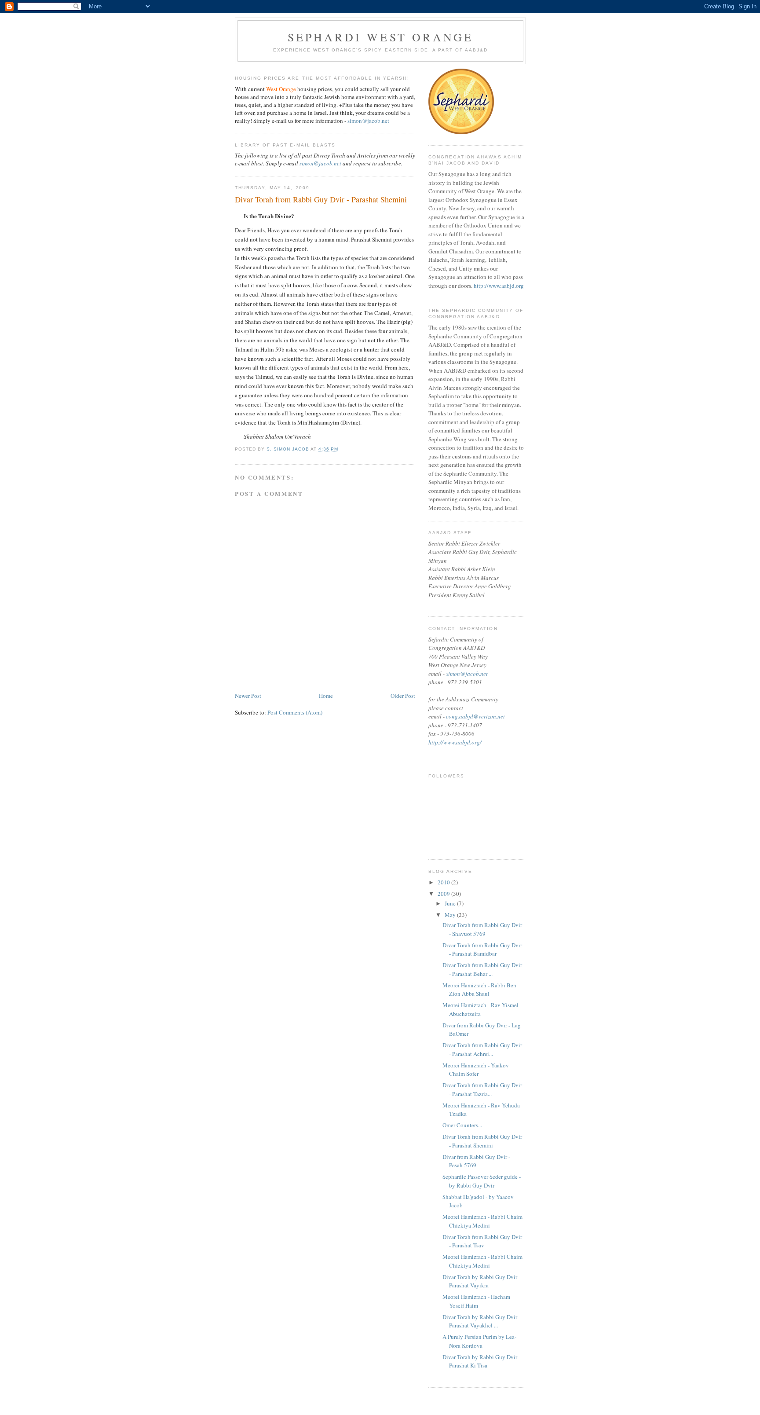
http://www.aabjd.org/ (455, 742)
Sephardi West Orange (381, 36)
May (451, 915)
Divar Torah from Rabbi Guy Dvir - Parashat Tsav (482, 1241)
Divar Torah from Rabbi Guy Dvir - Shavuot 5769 (482, 929)
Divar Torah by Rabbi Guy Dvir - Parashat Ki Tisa (481, 1361)
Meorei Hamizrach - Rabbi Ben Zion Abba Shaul (479, 989)
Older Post (403, 696)
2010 (444, 882)
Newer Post (248, 696)
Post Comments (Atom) (294, 712)
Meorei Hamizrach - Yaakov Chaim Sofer (475, 1069)
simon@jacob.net (368, 121)
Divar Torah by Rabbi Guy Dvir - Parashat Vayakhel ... (481, 1321)
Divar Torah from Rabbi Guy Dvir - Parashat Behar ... (482, 969)
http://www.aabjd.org (499, 286)
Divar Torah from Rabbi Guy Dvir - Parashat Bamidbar (482, 949)
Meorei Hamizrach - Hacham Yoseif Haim (476, 1301)
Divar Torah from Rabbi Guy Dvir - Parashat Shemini (482, 1141)
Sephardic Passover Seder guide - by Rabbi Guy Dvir (481, 1181)
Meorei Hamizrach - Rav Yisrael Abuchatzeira (480, 1009)
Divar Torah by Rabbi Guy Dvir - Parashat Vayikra (481, 1281)
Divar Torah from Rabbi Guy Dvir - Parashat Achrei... (482, 1049)
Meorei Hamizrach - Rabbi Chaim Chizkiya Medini (482, 1221)
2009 (444, 894)
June (451, 903)
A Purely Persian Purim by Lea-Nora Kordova (479, 1341)
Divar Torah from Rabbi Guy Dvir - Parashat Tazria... (482, 1089)
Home (326, 696)
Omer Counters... (462, 1125)
